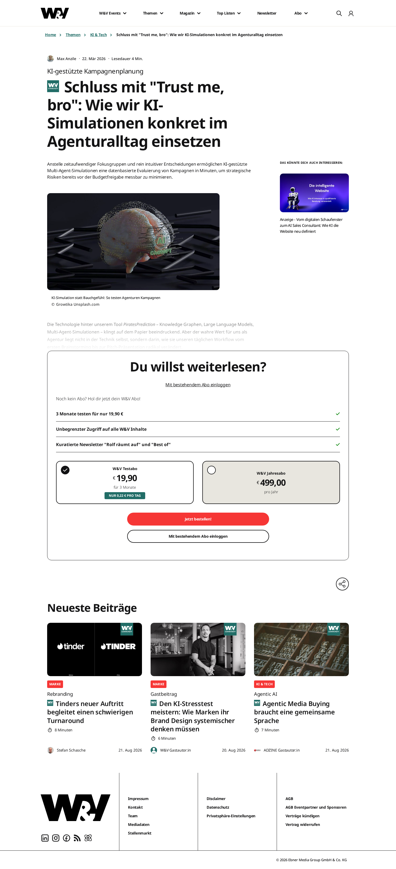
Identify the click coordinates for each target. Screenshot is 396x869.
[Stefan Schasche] (50, 750)
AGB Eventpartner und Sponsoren (316, 807)
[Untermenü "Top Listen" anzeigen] (239, 13)
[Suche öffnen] (339, 13)
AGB (289, 798)
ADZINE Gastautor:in (282, 750)
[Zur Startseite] (75, 807)
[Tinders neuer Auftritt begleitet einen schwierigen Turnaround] (94, 649)
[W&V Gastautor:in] (154, 750)
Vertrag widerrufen (303, 824)
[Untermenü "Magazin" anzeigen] (199, 13)
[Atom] (88, 837)
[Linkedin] (45, 837)
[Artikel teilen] (342, 584)
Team (133, 815)
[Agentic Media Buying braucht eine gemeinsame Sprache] (301, 649)
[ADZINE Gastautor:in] (257, 750)
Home (50, 34)
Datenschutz (218, 807)
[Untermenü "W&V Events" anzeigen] (125, 13)
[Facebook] (66, 837)
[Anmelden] (351, 13)
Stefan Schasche (71, 750)
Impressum (138, 798)
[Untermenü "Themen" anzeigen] (161, 13)
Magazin (187, 13)
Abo (298, 13)
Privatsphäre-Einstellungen (231, 815)
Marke (55, 684)
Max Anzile (66, 58)
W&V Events (109, 13)
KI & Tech (98, 34)
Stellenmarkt (139, 833)
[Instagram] (55, 837)
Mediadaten (139, 824)
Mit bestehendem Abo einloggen (197, 385)
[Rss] (77, 837)
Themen (150, 13)
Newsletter (266, 13)
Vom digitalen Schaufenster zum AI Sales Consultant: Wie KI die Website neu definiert (311, 225)
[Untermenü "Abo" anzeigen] (306, 13)
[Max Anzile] (50, 58)
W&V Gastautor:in (175, 750)
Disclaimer (216, 798)
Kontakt (135, 807)
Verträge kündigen (302, 815)
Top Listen (226, 13)
